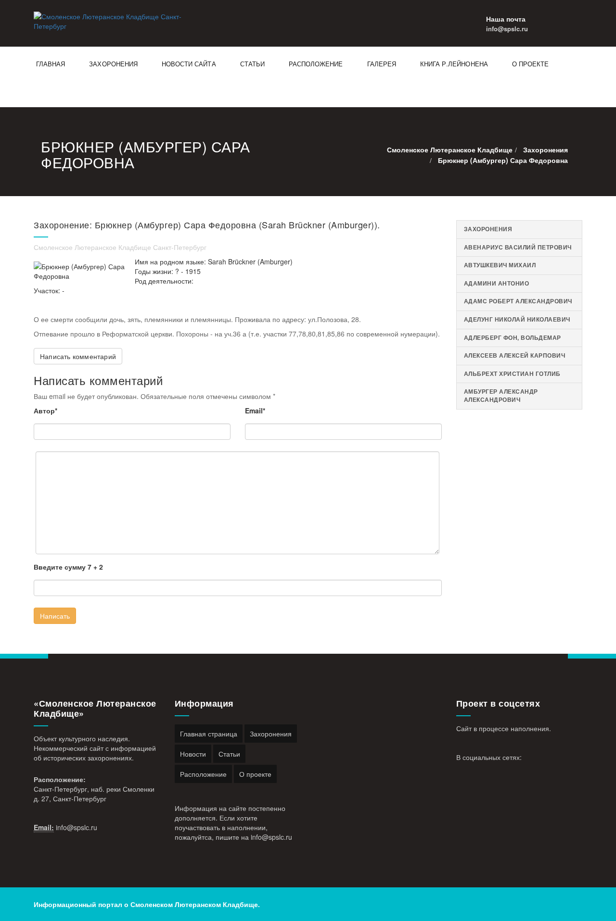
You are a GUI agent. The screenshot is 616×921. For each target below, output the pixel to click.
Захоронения (113, 63)
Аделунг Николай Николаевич (517, 319)
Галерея (381, 63)
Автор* (45, 410)
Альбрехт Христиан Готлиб (512, 374)
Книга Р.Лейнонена (454, 63)
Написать (55, 616)
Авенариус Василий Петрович (518, 247)
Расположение (316, 63)
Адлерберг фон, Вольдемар (512, 338)
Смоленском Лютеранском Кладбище (194, 904)
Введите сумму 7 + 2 (68, 567)
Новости (193, 754)
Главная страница (208, 733)
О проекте (530, 63)
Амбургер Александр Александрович (501, 395)
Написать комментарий (78, 356)
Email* (255, 410)
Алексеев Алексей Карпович (514, 355)
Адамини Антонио (496, 283)
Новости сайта (189, 63)
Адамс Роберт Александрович (518, 301)
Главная (50, 63)
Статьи (252, 63)
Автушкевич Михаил (500, 265)
